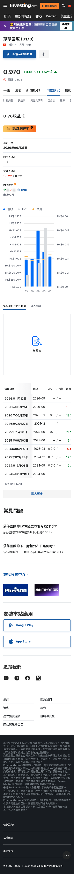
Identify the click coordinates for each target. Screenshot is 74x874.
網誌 (6, 699)
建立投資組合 (12, 716)
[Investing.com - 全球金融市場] (23, 5)
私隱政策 (8, 837)
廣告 (43, 707)
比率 (62, 100)
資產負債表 (36, 100)
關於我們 (46, 699)
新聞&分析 (34, 90)
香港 (38, 16)
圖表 (18, 90)
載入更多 (37, 493)
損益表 (21, 100)
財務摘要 (8, 100)
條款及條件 (9, 824)
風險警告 (8, 851)
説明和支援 (47, 716)
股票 (7, 16)
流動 (6, 707)
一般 (6, 90)
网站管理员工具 (13, 724)
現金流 (51, 100)
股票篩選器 (23, 16)
